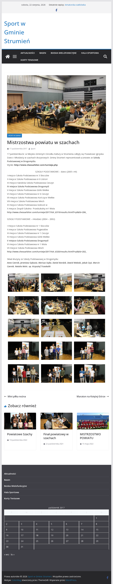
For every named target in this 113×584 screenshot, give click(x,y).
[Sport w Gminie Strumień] (7, 56)
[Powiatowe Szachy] (20, 414)
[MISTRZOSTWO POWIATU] (93, 414)
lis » (12, 554)
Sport (33, 148)
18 (37, 535)
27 (67, 541)
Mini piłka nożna (17, 396)
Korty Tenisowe (29, 60)
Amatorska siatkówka (75, 4)
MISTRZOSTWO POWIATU (90, 436)
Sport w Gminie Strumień (17, 32)
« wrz (6, 554)
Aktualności (28, 53)
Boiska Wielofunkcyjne (64, 53)
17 (22, 535)
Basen (42, 53)
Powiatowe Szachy (19, 434)
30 (7, 546)
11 (37, 529)
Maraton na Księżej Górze (91, 396)
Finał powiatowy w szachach (56, 436)
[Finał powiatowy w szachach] (56, 414)
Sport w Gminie (14, 136)
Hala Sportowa (90, 53)
